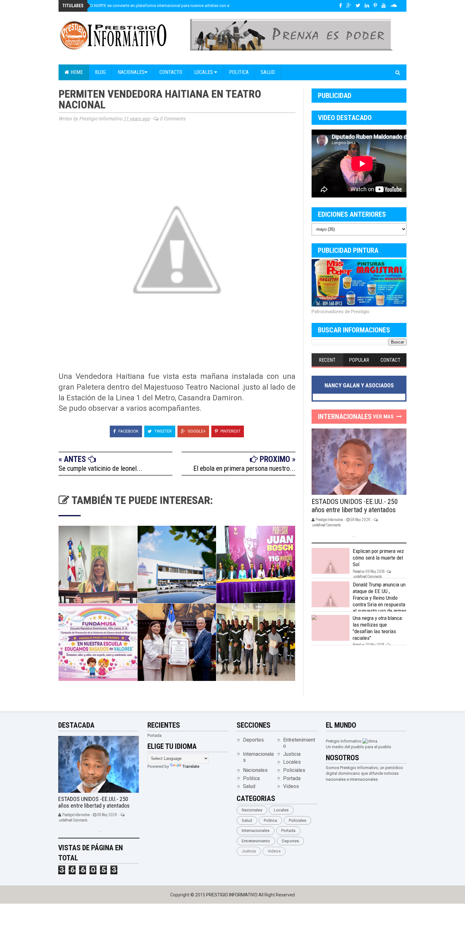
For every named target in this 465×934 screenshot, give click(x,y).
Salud (268, 72)
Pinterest (230, 431)
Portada (292, 778)
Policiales (294, 770)
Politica (239, 72)
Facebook (128, 431)
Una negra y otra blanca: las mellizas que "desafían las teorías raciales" (378, 628)
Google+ (196, 431)
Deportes (253, 740)
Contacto (170, 72)
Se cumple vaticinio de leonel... (100, 468)
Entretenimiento (256, 841)
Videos (291, 786)
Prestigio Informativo (232, 894)
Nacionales (131, 72)
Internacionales (256, 830)
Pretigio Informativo (344, 741)
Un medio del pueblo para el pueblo (358, 746)
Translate (191, 766)
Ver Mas (383, 416)
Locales (204, 72)
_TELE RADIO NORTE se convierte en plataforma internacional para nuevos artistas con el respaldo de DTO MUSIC (171, 5)
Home (76, 72)
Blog (100, 72)
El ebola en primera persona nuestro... (244, 468)
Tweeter (162, 431)
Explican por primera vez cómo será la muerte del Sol (378, 557)
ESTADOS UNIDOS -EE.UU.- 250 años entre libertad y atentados (355, 506)
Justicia (292, 754)
